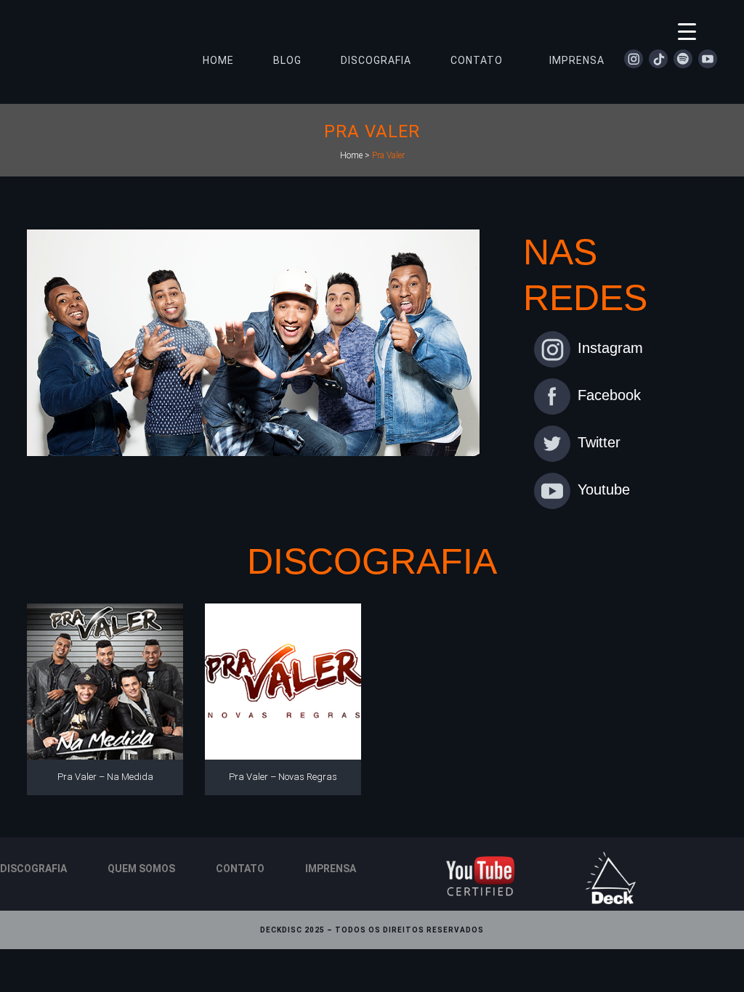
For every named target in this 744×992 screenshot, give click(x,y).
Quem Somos (141, 868)
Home (351, 155)
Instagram (610, 348)
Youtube (604, 489)
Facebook (609, 395)
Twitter (599, 442)
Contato (240, 868)
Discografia (33, 868)
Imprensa (330, 868)
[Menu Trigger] (687, 31)
